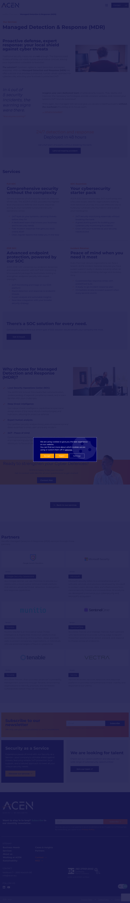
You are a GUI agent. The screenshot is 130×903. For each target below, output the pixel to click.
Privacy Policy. (88, 829)
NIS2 (37, 860)
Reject (61, 456)
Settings (77, 456)
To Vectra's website (97, 671)
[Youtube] (8, 887)
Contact (39, 857)
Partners (39, 851)
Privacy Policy (86, 899)
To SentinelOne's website (97, 625)
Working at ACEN (12, 857)
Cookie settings (121, 899)
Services (14, 14)
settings (68, 450)
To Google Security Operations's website (33, 576)
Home (5, 14)
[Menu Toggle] (106, 5)
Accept (47, 456)
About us (7, 854)
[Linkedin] (4, 887)
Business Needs (11, 847)
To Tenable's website (33, 671)
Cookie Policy (103, 899)
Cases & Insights (44, 847)
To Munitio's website (33, 625)
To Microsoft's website (97, 576)
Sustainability (10, 860)
